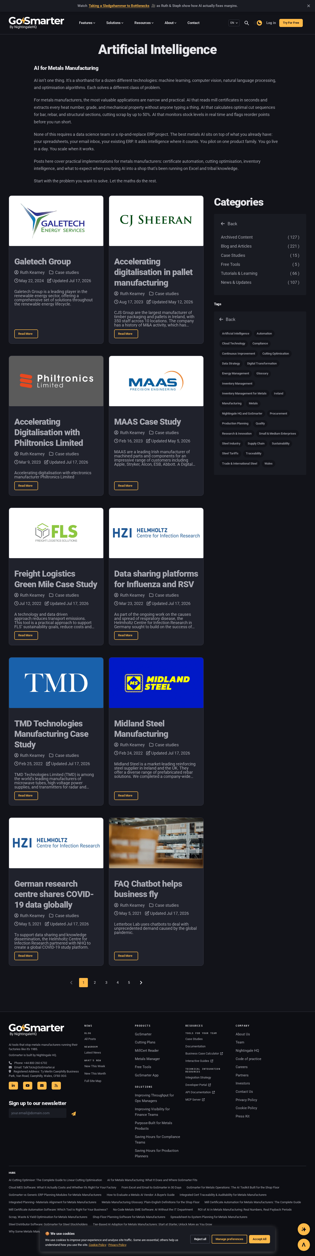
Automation (264, 333)
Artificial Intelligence (235, 333)
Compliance (260, 343)
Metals (253, 403)
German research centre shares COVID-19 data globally (54, 894)
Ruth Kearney (32, 272)
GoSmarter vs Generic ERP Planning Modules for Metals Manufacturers (55, 1195)
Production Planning (235, 423)
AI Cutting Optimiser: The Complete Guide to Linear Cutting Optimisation (55, 1180)
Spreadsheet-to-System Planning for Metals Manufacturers (208, 1217)
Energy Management (235, 373)
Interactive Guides (197, 1061)
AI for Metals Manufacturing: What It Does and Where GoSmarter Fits (152, 1180)
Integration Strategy (198, 1077)
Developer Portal (196, 1085)
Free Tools (260, 264)
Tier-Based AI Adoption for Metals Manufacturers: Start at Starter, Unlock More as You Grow (152, 1224)
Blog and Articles (260, 246)
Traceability (253, 453)
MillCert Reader (147, 1051)
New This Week (94, 1066)
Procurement (278, 413)
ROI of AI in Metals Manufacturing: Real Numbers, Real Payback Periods (245, 1209)
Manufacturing (231, 403)
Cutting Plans (145, 1042)
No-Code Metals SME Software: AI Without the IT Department (153, 1209)
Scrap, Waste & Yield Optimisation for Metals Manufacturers (48, 1217)
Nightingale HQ (247, 1051)
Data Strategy (231, 363)
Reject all (200, 1239)
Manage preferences (229, 1239)
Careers (242, 1067)
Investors (243, 1083)
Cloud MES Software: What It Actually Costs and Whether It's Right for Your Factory (62, 1187)
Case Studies (260, 255)
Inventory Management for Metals (244, 393)
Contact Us (244, 1092)
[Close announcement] (309, 6)
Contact (193, 23)
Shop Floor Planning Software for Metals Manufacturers (129, 1217)
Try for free (291, 22)
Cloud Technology (233, 343)
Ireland (278, 393)
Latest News (92, 1052)
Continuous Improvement (238, 353)
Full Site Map (92, 1081)
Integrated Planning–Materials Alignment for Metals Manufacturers (52, 1202)
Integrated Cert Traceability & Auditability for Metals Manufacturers (223, 1195)
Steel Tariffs (230, 453)
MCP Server (193, 1099)
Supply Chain (256, 443)
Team (240, 1042)
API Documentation (198, 1092)
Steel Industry (231, 443)
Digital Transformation (262, 363)
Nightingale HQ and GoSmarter (242, 413)
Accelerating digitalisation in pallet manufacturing (153, 272)
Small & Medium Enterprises (277, 433)
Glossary (262, 373)
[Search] (248, 23)
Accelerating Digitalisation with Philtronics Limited (48, 432)
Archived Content (260, 237)
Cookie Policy (246, 1108)
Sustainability (280, 443)
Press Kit (243, 1116)
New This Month (95, 1073)
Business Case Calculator (202, 1053)
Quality (260, 423)
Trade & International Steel (239, 463)
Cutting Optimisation (275, 353)
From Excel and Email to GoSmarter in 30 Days (151, 1187)
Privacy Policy (246, 1100)
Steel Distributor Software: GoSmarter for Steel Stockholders (48, 1224)
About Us (243, 1034)
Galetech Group (42, 262)
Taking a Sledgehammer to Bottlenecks (119, 6)
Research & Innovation (237, 433)
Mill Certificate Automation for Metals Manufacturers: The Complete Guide (253, 1202)
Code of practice (248, 1059)
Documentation (195, 1046)
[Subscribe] (73, 1114)
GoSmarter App (146, 1075)
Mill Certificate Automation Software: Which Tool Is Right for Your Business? (58, 1209)
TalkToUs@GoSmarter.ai (39, 1067)
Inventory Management (237, 383)
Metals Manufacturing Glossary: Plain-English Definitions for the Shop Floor (150, 1202)
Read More (28, 335)
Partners (242, 1075)
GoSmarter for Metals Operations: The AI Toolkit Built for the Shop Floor (233, 1187)
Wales (268, 463)
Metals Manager (147, 1059)
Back (231, 223)
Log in (271, 23)
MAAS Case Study (147, 422)
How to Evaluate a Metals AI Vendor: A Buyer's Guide (141, 1195)
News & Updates (260, 282)
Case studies (66, 272)
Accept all (259, 1239)
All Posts (90, 1039)
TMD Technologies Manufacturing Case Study (51, 734)
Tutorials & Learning (260, 273)
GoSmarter (143, 1034)
